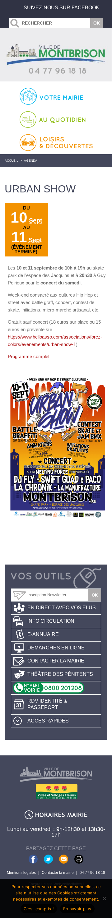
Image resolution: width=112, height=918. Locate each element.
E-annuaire (43, 634)
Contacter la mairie (55, 660)
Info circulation (50, 621)
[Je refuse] (104, 898)
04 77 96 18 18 (92, 872)
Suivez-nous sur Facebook (61, 7)
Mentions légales (21, 872)
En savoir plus (77, 908)
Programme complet (28, 356)
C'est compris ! (39, 908)
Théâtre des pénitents (60, 674)
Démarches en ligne (56, 647)
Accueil (11, 160)
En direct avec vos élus (61, 607)
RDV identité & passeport (47, 704)
